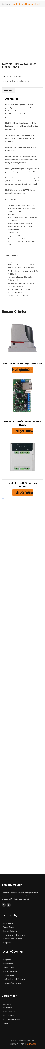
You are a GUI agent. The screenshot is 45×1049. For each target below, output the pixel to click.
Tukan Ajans (31, 1044)
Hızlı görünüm (22, 370)
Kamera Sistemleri (10, 931)
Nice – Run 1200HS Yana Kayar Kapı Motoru (22, 364)
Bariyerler (6, 943)
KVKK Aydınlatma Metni (12, 1019)
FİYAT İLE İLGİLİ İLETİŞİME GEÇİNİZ (17, 81)
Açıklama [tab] (8, 90)
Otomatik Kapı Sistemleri (12, 939)
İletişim (6, 1023)
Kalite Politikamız (9, 1012)
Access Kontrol (9, 975)
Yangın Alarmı (8, 927)
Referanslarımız (9, 1016)
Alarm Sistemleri (15, 76)
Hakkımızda (7, 1008)
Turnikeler (7, 987)
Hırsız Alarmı (8, 923)
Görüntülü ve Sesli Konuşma (14, 935)
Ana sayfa (7, 1004)
